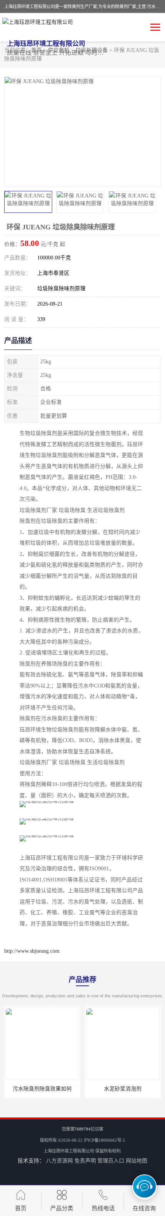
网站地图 (136, 1161)
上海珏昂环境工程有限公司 (68, 1151)
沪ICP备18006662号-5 (104, 1140)
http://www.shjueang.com (31, 951)
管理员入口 (110, 1161)
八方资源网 (59, 1161)
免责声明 (85, 1161)
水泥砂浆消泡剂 (123, 1089)
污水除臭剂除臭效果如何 (42, 1089)
